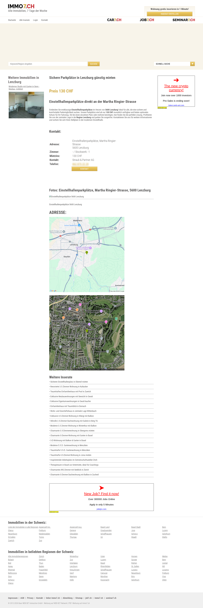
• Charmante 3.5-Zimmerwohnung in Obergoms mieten (71, 430)
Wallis (164, 537)
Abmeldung (67, 598)
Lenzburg (73, 566)
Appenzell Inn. (45, 527)
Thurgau (73, 537)
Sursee (134, 559)
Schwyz (134, 534)
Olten (164, 580)
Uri (102, 537)
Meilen (165, 556)
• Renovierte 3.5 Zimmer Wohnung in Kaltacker (68, 386)
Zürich (41, 556)
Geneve (73, 530)
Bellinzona (12, 573)
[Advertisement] (101, 43)
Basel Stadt (136, 527)
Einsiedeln (43, 580)
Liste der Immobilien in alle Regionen (23, 527)
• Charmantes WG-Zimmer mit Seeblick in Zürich (69, 470)
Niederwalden (44, 534)
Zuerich (11, 540)
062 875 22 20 (80, 164)
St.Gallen (11, 537)
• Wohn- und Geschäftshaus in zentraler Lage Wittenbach (72, 411)
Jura (133, 530)
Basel (103, 563)
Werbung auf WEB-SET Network (55, 603)
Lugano (134, 570)
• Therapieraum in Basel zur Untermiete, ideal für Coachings (73, 465)
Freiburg (42, 530)
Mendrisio (43, 573)
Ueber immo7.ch (53, 598)
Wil (163, 566)
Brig (133, 576)
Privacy (30, 598)
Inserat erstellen (169, 14)
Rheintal (11, 570)
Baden (41, 566)
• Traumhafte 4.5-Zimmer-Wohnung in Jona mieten (70, 455)
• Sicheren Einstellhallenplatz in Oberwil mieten (68, 381)
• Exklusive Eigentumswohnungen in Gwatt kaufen (70, 401)
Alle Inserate (24, 20)
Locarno (165, 570)
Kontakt (44, 20)
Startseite (12, 20)
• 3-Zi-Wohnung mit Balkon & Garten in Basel (67, 440)
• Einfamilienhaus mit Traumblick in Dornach (67, 406)
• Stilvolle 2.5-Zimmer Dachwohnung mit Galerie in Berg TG (73, 421)
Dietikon (42, 559)
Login (35, 20)
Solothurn (166, 534)
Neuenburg (12, 534)
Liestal (165, 563)
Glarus (10, 530)
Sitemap (78, 598)
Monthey (104, 576)
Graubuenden (106, 530)
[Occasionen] (114, 20)
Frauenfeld (43, 570)
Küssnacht (105, 580)
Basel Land (105, 527)
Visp (164, 576)
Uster (103, 556)
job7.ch (88, 598)
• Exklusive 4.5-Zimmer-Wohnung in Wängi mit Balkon (71, 416)
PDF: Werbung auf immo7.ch (79, 603)
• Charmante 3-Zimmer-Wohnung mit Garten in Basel (71, 435)
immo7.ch (99, 598)
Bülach (11, 559)
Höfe (72, 580)
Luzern (165, 530)
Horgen (134, 556)
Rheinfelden (105, 566)
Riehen (134, 563)
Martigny (73, 576)
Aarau (10, 566)
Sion (10, 576)
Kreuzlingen (75, 570)
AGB (22, 598)
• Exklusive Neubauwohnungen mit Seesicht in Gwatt (71, 396)
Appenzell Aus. (76, 527)
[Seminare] (184, 20)
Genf (72, 573)
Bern (164, 527)
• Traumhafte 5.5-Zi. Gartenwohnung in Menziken (69, 450)
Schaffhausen (106, 534)
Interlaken (74, 563)
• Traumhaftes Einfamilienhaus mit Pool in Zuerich (70, 391)
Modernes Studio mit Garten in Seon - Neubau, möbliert (24, 87)
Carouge (104, 573)
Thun (41, 563)
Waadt (134, 537)
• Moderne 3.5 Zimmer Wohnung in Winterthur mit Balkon (73, 425)
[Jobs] (147, 20)
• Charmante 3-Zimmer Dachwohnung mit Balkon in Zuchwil (74, 474)
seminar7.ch (111, 598)
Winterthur (74, 556)
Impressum (13, 598)
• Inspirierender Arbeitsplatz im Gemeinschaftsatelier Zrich (73, 460)
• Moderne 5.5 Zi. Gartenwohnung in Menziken (68, 445)
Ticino (41, 537)
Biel (9, 563)
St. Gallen (135, 566)
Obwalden (74, 534)
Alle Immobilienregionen (18, 556)
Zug (40, 540)
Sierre (41, 576)
